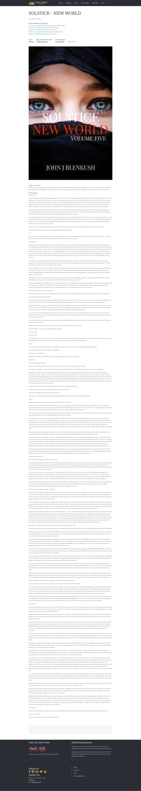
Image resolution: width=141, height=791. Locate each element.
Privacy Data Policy (79, 776)
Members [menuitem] (68, 3)
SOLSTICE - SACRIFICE (35, 29)
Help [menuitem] (76, 3)
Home (75, 767)
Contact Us (32, 780)
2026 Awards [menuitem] (85, 3)
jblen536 (38, 19)
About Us (76, 770)
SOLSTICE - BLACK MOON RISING (38, 32)
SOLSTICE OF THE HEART (36, 27)
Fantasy (31, 41)
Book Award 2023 (60, 41)
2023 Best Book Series (42, 41)
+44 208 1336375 (36, 782)
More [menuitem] (103, 3)
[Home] (38, 3)
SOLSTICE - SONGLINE (35, 34)
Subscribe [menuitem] (95, 3)
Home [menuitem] (61, 3)
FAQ (75, 773)
